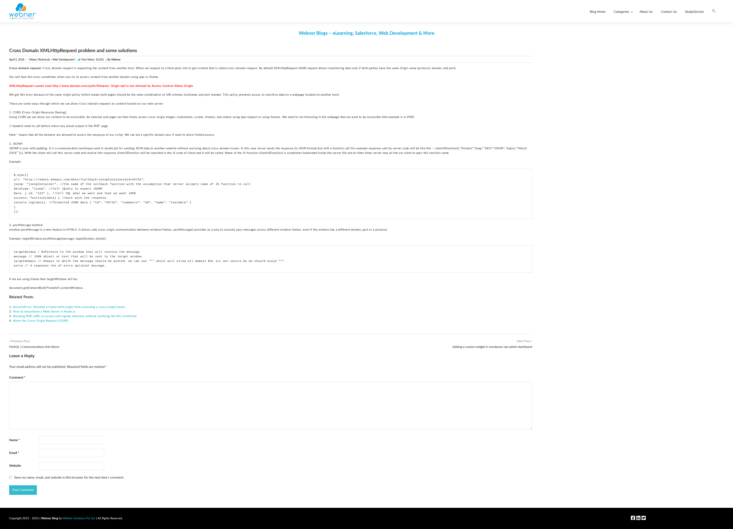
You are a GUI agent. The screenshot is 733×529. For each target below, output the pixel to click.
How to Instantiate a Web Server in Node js (44, 311)
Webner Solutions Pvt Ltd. (79, 518)
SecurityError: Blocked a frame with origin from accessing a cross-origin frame (69, 307)
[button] (714, 11)
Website (15, 465)
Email (14, 453)
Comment (17, 377)
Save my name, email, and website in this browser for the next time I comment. (69, 477)
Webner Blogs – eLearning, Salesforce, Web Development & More (366, 33)
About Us (646, 12)
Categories (621, 12)
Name (14, 440)
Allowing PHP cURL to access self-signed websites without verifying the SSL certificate (75, 316)
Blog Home (597, 12)
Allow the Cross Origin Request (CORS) (40, 320)
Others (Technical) (39, 59)
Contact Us (669, 12)
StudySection (694, 12)
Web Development (63, 59)
